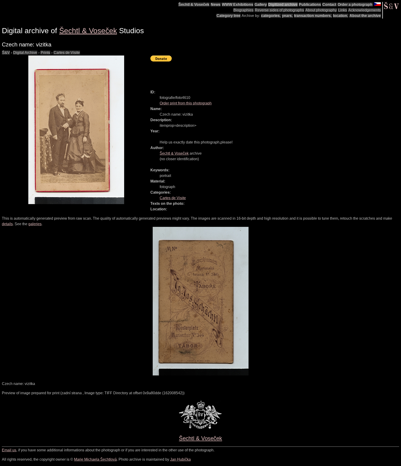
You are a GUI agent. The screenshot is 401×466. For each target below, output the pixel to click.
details (7, 224)
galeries (35, 224)
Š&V (6, 53)
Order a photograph (355, 5)
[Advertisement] (234, 73)
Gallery (261, 5)
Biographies (243, 10)
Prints (45, 53)
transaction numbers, (313, 16)
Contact (329, 5)
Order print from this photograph (186, 103)
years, (287, 16)
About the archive (365, 16)
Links (342, 10)
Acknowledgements (364, 10)
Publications (310, 5)
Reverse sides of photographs (279, 10)
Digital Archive (25, 53)
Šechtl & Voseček (193, 5)
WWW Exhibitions (237, 5)
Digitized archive (283, 5)
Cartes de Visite (67, 53)
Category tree (228, 16)
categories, (271, 16)
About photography (321, 10)
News (215, 5)
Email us (9, 450)
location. (340, 16)
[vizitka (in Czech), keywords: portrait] (76, 129)
